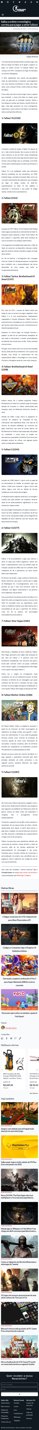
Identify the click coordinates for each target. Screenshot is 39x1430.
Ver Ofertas (34, 1093)
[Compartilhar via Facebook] (7, 1039)
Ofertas (29, 1409)
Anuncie (29, 1418)
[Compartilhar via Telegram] (11, 1039)
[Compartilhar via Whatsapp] (2, 1039)
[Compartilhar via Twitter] (15, 1039)
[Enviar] (19, 1394)
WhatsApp (20, 875)
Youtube (16, 1403)
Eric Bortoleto (11, 1028)
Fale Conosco (5, 1406)
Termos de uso (6, 1422)
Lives (15, 1410)
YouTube (33, 872)
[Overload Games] (19, 9)
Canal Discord (18, 1413)
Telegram (28, 875)
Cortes (16, 1406)
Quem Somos (5, 1403)
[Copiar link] (20, 1039)
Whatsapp (17, 1417)
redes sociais (23, 872)
